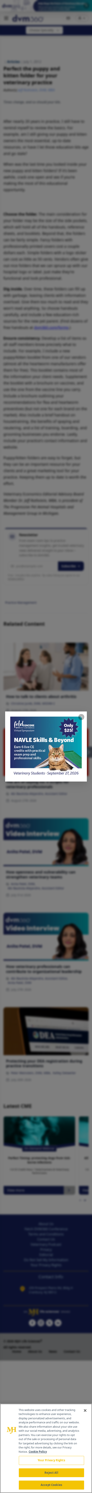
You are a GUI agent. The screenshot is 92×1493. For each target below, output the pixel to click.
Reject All (51, 1473)
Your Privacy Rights (51, 1460)
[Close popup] (81, 717)
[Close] (85, 1410)
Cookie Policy (38, 1452)
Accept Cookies (51, 1485)
